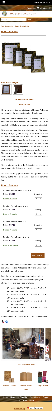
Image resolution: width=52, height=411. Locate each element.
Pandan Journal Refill (26, 387)
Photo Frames (9, 31)
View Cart (44, 8)
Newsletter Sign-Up (18, 397)
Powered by (19, 408)
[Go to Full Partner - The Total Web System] (35, 408)
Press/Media (35, 397)
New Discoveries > (7, 26)
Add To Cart (37, 255)
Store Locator (28, 401)
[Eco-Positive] (6, 323)
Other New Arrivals (22, 26)
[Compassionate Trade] (2, 323)
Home (5, 397)
